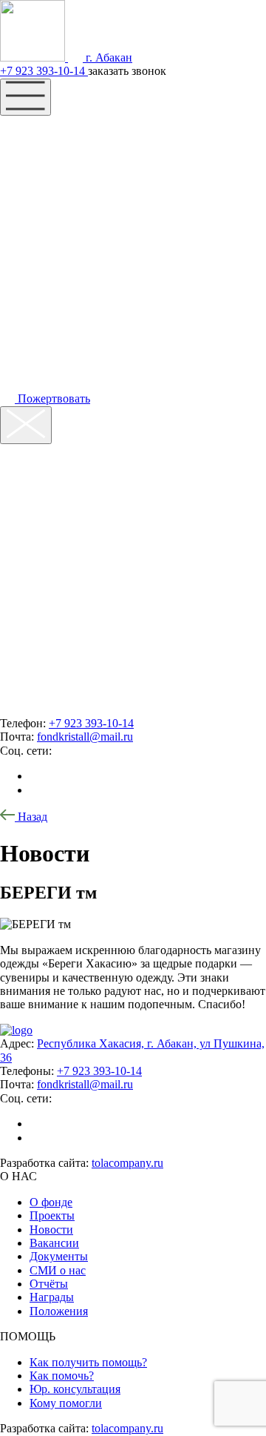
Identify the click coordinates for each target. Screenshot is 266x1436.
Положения (59, 1311)
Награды (52, 1297)
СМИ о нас (58, 1270)
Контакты (56, 219)
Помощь (49, 160)
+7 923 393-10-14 (44, 70)
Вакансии (54, 1243)
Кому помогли (66, 1403)
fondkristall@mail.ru (85, 736)
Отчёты (49, 1283)
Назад (31, 816)
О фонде (51, 1202)
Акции (40, 189)
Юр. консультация (75, 1389)
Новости (51, 1229)
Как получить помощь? (88, 1362)
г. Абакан (107, 57)
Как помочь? (62, 1375)
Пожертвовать (52, 398)
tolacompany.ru (127, 1163)
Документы (59, 1256)
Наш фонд (59, 130)
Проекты (52, 1215)
